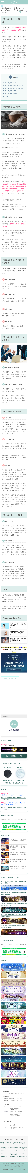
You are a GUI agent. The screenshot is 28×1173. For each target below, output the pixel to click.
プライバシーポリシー (20, 1163)
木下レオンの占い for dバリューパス (23, 1157)
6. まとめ (5, 96)
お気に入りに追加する (10, 678)
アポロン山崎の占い (14, 1150)
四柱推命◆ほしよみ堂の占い (14, 1157)
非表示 (17, 77)
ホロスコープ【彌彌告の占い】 (4, 1143)
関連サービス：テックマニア (9, 1169)
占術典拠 (7, 1165)
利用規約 (12, 1163)
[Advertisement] (14, 695)
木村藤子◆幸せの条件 (4, 1153)
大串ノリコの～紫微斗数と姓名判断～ (14, 1153)
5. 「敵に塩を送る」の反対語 (10, 93)
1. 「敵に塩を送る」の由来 (9, 83)
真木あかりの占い (4, 1150)
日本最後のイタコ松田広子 (23, 1148)
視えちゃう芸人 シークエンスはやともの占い (23, 1144)
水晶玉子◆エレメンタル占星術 (4, 1148)
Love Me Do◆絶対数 (23, 1150)
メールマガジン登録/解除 (14, 1166)
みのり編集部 (24, 11)
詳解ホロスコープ (4, 1156)
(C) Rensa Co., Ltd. (14, 1171)
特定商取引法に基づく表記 (16, 1165)
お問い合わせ (6, 1163)
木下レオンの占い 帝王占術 (14, 1143)
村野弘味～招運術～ (14, 1147)
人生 (2, 5)
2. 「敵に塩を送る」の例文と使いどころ (13, 85)
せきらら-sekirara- (21, 1169)
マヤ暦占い (23, 1153)
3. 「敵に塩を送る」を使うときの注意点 (13, 88)
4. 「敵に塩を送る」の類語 (9, 91)
